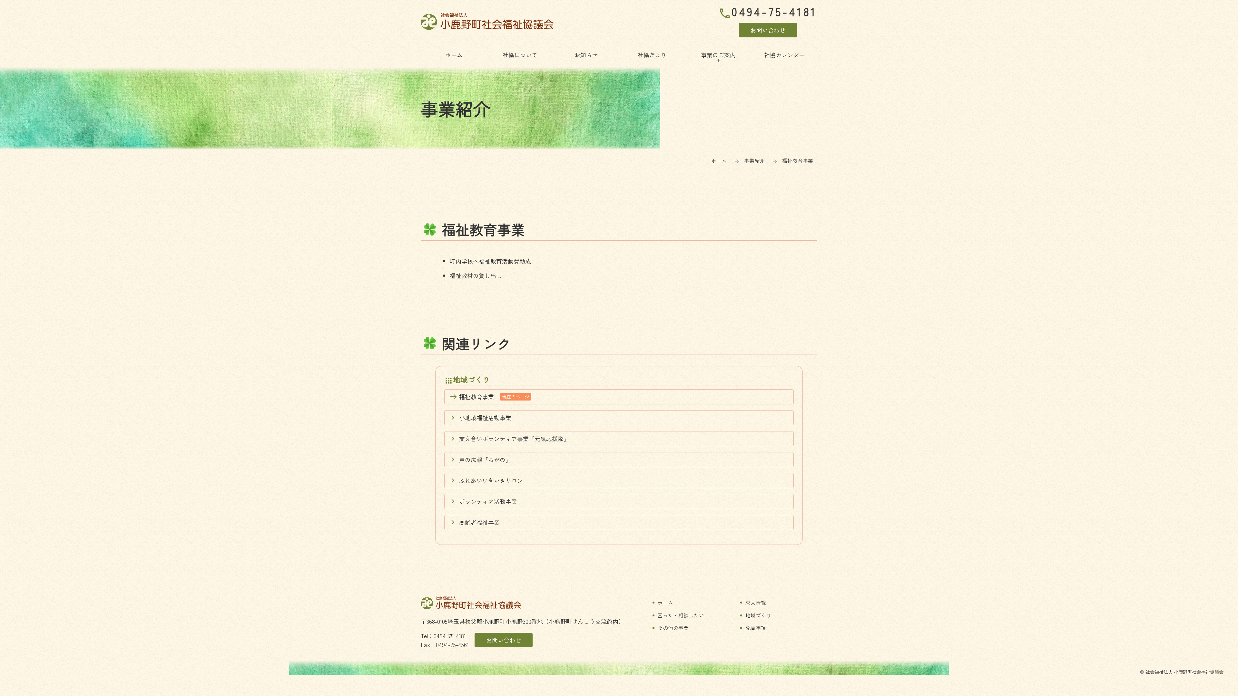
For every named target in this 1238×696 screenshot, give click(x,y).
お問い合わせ (768, 30)
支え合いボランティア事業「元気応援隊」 (514, 438)
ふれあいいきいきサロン (491, 480)
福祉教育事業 (494, 396)
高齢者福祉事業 (479, 522)
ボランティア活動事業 (488, 501)
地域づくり (471, 379)
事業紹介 (754, 160)
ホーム (719, 160)
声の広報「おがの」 (485, 459)
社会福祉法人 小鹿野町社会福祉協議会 (487, 21)
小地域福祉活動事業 (485, 417)
